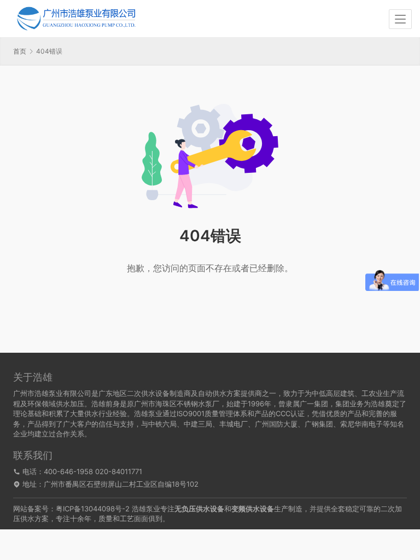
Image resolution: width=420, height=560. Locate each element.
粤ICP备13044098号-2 (93, 508)
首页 (19, 51)
